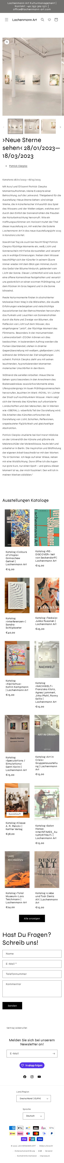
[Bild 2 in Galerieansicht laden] (31, 126)
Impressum (45, 1156)
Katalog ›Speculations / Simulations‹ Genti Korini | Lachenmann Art (16, 764)
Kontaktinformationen (27, 1156)
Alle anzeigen (32, 918)
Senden (12, 1005)
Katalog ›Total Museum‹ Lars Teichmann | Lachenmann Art (16, 898)
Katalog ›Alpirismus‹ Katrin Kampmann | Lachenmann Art (17, 685)
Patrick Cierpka (18, 165)
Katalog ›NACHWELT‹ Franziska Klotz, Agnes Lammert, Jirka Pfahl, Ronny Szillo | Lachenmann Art (46, 692)
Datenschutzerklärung (25, 1151)
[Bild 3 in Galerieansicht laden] (48, 126)
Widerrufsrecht (46, 1146)
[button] (6, 19)
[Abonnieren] (53, 1053)
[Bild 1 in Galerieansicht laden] (15, 126)
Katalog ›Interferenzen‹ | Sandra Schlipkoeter (16, 623)
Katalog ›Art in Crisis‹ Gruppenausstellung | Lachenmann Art (46, 763)
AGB (40, 1151)
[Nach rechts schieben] (60, 127)
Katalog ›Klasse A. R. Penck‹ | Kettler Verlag (15, 825)
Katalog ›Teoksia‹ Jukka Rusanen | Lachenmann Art (46, 620)
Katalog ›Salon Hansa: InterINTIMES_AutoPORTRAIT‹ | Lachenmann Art (46, 832)
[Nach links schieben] (3, 127)
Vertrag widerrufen (17, 1028)
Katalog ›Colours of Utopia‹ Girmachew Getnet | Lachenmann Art (16, 558)
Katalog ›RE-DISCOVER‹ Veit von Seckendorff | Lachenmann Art (46, 556)
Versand (48, 1151)
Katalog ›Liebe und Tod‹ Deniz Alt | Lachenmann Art (46, 898)
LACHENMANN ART (27, 1146)
